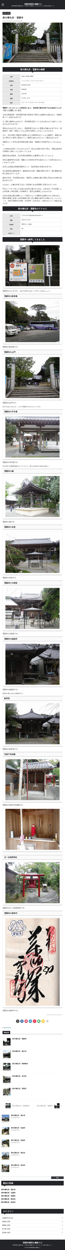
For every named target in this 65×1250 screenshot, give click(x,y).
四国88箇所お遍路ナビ (33, 4)
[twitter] (17, 1021)
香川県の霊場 (6, 1229)
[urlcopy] (47, 1021)
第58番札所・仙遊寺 (18, 1128)
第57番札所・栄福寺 (18, 1140)
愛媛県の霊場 (6, 1225)
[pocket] (26, 1021)
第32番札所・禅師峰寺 (20, 1064)
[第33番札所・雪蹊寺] (30, 1021)
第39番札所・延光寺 (19, 1076)
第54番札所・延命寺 (18, 1165)
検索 (57, 1177)
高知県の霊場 (7, 1027)
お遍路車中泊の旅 (7, 1218)
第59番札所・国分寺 (18, 1115)
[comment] (43, 1021)
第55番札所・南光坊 (18, 1153)
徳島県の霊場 (6, 1221)
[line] (39, 1021)
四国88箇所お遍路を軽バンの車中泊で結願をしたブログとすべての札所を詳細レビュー (32, 1245)
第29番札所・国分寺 (19, 1051)
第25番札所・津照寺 (19, 1088)
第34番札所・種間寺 (19, 1039)
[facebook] (22, 1021)
